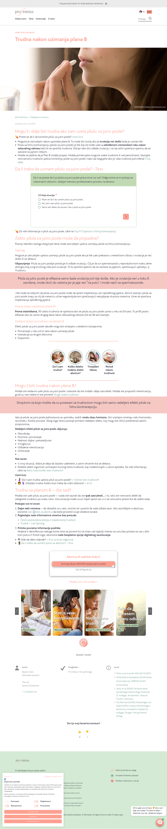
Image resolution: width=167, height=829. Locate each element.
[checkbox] (6, 801)
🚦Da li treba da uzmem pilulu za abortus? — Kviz (45, 543)
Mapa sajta (118, 815)
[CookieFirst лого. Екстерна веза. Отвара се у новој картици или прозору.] (5, 779)
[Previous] (17, 611)
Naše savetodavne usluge (126, 770)
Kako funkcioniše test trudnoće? (45, 470)
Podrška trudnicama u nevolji (127, 781)
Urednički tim (30, 692)
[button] (8, 776)
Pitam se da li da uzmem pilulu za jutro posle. (62, 199)
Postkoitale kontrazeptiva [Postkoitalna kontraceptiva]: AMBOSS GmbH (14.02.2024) (134, 681)
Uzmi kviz (77, 137)
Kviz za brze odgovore (61, 539)
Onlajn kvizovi (20, 19)
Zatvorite (106, 3)
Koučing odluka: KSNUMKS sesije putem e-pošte (83, 564)
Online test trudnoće (86, 480)
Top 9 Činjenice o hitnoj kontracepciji (95, 231)
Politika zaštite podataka (71, 815)
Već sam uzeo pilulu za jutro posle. (57, 203)
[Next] (150, 611)
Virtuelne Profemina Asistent (127, 775)
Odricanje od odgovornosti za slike (97, 815)
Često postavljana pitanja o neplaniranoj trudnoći (48, 520)
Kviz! (89, 483)
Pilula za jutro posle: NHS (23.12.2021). (133, 673)
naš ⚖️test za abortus (40, 512)
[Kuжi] (24, 11)
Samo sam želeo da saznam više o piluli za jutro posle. (66, 207)
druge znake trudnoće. (66, 394)
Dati (149, 12)
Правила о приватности (53, 777)
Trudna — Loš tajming (32, 523)
